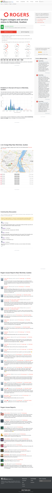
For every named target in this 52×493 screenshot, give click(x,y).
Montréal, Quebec (27, 294)
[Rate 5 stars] (47, 52)
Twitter (32, 480)
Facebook (32, 482)
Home (17, 1)
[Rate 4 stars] (45, 52)
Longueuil (4, 148)
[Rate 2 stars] (41, 52)
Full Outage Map (26, 31)
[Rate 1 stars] (39, 52)
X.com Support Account (41, 19)
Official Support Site (40, 22)
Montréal (30, 147)
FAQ (27, 1)
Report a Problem (9, 31)
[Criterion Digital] (26, 490)
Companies (23, 1)
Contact (36, 1)
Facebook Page (40, 20)
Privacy (31, 1)
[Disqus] (17, 234)
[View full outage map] (17, 161)
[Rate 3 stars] (43, 52)
